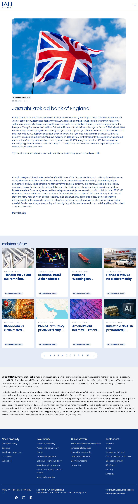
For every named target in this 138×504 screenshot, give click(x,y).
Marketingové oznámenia (49, 465)
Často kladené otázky (81, 452)
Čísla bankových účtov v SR (118, 456)
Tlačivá (40, 452)
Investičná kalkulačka (81, 448)
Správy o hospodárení (47, 456)
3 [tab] (58, 355)
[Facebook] (16, 497)
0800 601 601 (61, 492)
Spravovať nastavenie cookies (120, 490)
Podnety (109, 469)
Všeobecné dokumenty (48, 448)
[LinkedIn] (30, 497)
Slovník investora (79, 461)
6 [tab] (70, 355)
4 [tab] (62, 355)
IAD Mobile (7, 461)
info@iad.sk (81, 492)
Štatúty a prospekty (46, 443)
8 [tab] (78, 355)
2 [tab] (54, 355)
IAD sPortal (110, 465)
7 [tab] (74, 355)
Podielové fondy (9, 443)
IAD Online (7, 456)
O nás (108, 448)
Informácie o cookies (115, 493)
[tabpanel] (69, 299)
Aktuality (110, 443)
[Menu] (134, 5)
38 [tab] (88, 355)
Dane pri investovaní (80, 456)
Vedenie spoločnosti (115, 452)
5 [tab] (66, 355)
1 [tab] (50, 355)
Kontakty (110, 473)
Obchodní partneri (114, 461)
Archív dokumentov (46, 477)
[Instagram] (23, 497)
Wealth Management (12, 452)
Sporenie (6, 448)
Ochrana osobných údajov (49, 461)
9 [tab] (82, 355)
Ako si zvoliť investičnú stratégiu (86, 443)
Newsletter (76, 465)
